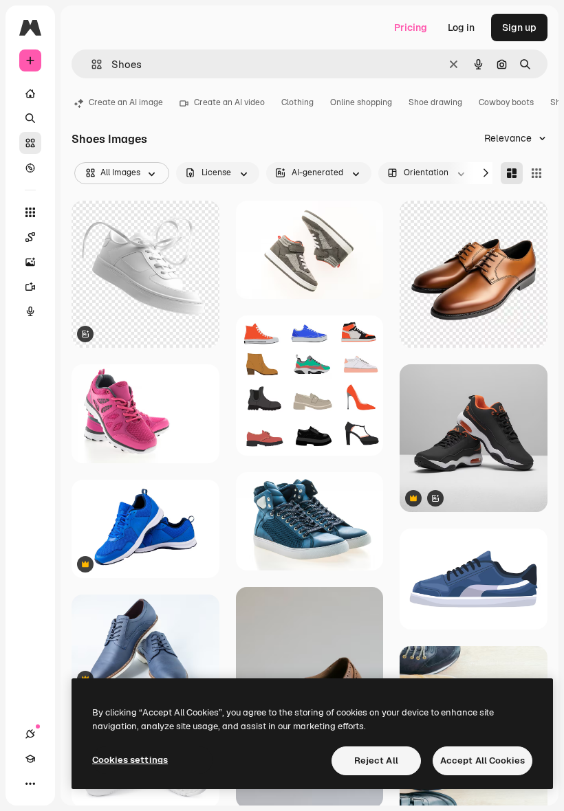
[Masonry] (512, 173)
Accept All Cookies (482, 760)
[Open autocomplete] (91, 64)
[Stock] (30, 143)
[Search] (30, 118)
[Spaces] (30, 237)
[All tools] (30, 212)
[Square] (536, 173)
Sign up (519, 27)
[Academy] (30, 759)
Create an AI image (126, 102)
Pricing (410, 27)
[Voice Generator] (30, 311)
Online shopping (361, 102)
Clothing (297, 102)
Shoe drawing (435, 102)
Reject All (376, 760)
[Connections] (30, 734)
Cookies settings (130, 760)
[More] (30, 784)
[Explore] (30, 168)
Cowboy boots (506, 102)
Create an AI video (229, 102)
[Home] (30, 93)
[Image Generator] (30, 262)
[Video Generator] (30, 287)
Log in (461, 27)
